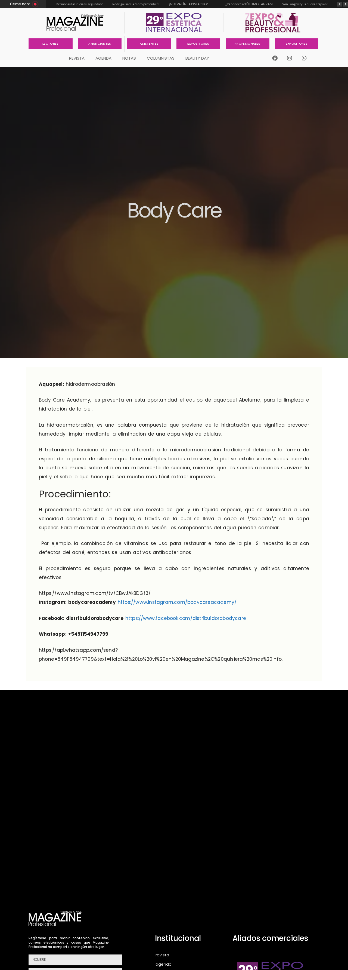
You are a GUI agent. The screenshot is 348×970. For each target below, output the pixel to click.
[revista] (186, 955)
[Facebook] (275, 58)
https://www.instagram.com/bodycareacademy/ (177, 602)
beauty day (197, 58)
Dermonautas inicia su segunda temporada (86, 4)
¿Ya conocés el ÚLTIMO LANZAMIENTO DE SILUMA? (263, 4)
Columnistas (161, 58)
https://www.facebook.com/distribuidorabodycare (185, 618)
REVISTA (77, 58)
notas (129, 58)
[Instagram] (289, 58)
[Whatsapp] (304, 58)
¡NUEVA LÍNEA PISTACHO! (188, 4)
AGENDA (103, 58)
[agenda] (186, 964)
